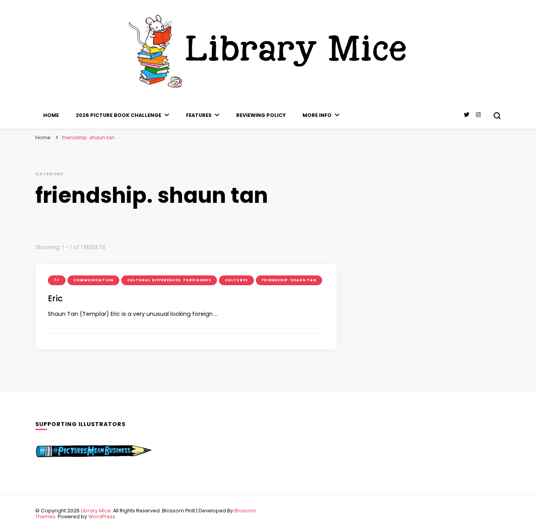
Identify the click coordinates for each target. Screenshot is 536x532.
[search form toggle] (497, 115)
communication (93, 280)
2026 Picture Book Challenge (118, 115)
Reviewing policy (261, 115)
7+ (57, 280)
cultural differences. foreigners (169, 280)
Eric (55, 298)
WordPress (101, 516)
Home (51, 115)
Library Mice (96, 510)
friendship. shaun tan (289, 280)
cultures (236, 280)
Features (198, 115)
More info (317, 115)
